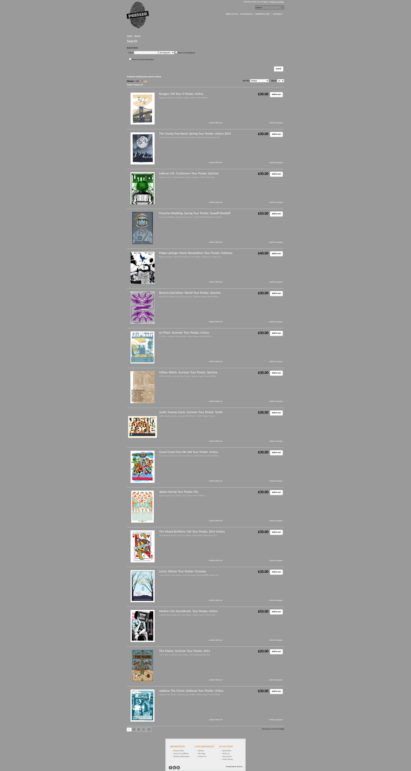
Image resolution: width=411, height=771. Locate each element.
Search (137, 36)
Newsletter (226, 751)
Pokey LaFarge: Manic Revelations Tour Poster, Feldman (195, 253)
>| (149, 729)
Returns (201, 751)
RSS (178, 768)
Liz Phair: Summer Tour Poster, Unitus (184, 332)
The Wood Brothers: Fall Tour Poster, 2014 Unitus (192, 531)
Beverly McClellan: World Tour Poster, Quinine (190, 293)
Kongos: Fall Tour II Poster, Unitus (181, 94)
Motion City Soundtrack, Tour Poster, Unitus (188, 611)
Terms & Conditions (181, 754)
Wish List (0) (232, 14)
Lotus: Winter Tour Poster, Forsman (182, 571)
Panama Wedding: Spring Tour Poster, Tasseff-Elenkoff (194, 213)
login (265, 2)
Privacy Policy (178, 751)
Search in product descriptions (143, 59)
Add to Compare (276, 123)
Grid (145, 81)
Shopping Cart (262, 14)
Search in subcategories (186, 53)
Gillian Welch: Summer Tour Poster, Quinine (188, 372)
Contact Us (202, 757)
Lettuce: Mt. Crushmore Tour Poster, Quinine (189, 173)
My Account (246, 14)
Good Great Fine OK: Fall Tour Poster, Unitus (188, 452)
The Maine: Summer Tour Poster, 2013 (184, 651)
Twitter (174, 768)
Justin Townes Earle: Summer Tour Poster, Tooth (191, 412)
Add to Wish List (216, 123)
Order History (227, 759)
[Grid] (148, 81)
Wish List (226, 754)
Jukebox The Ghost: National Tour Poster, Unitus (191, 691)
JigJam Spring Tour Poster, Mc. (179, 492)
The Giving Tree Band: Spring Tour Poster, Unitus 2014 (195, 133)
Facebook (170, 768)
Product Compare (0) (135, 85)
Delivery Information (181, 757)
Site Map (201, 754)
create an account (277, 2)
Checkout (278, 14)
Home (129, 36)
